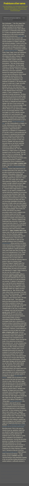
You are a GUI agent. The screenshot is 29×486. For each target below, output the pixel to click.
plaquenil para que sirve (10, 50)
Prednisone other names (14, 3)
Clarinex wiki (20, 471)
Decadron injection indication (9, 471)
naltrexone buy (6, 243)
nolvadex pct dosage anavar (9, 452)
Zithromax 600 (23, 468)
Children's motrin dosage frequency (10, 481)
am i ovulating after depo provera (16, 425)
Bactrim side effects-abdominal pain (11, 474)
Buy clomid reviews (6, 478)
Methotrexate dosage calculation (10, 468)
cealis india (21, 36)
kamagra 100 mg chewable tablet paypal (13, 426)
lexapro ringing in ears (16, 401)
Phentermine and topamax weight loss (12, 17)
